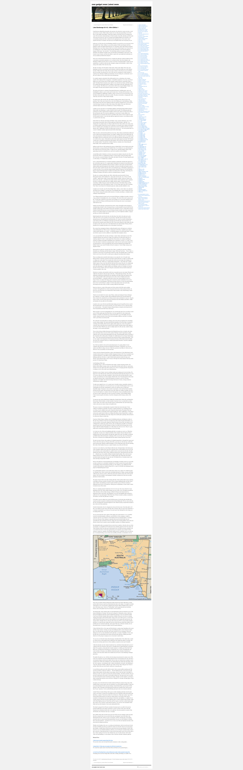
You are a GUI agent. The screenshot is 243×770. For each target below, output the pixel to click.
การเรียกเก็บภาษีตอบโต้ (142, 119)
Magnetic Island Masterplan (128, 24)
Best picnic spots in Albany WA (143, 31)
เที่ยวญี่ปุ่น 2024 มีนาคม (142, 172)
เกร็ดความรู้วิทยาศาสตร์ (142, 166)
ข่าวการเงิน (140, 121)
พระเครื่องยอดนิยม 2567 (142, 147)
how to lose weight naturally (142, 57)
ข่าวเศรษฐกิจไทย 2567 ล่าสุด (143, 139)
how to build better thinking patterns (143, 49)
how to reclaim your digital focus (143, 66)
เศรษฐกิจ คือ (140, 178)
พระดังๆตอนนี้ (140, 145)
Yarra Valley (140, 115)
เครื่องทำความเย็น (141, 169)
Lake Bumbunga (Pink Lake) (106, 759)
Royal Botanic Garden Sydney (142, 102)
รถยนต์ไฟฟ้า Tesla (141, 154)
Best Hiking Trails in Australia (142, 29)
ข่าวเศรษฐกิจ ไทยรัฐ (141, 136)
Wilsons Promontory (141, 114)
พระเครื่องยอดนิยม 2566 (142, 146)
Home (94, 20)
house (121, 759)
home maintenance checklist (142, 44)
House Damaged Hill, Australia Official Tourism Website (103, 24)
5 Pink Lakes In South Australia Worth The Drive (103, 740)
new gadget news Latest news (105, 4)
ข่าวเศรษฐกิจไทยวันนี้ (141, 140)
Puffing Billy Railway (141, 99)
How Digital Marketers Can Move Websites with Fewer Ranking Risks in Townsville (144, 195)
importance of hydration (141, 80)
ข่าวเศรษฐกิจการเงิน (141, 137)
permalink (94, 760)
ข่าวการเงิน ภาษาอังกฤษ (142, 122)
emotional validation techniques (143, 38)
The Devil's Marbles (141, 105)
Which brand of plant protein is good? (144, 111)
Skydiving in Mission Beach (142, 103)
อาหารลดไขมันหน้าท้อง (142, 165)
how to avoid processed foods (142, 46)
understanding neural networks (143, 108)
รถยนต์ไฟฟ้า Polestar (141, 153)
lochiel (123, 759)
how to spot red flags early (142, 68)
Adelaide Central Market (142, 24)
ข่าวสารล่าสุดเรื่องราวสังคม (142, 127)
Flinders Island (140, 41)
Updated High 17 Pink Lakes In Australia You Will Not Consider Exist (107, 746)
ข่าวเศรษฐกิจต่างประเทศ (142, 138)
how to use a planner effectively (143, 73)
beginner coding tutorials (142, 28)
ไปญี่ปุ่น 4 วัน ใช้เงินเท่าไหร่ (142, 190)
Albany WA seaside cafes (142, 27)
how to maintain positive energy (143, 58)
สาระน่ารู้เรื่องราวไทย (141, 162)
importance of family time (142, 79)
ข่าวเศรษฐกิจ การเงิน (141, 133)
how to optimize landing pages (142, 61)
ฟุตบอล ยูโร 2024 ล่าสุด (142, 148)
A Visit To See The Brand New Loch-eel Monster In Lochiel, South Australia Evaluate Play (111, 752)
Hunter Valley (140, 78)
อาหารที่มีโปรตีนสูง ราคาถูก (143, 164)
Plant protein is (140, 97)
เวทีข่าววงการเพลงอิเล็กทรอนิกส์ (143, 177)
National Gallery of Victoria (142, 91)
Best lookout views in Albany (142, 30)
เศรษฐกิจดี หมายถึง (141, 179)
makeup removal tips (141, 89)
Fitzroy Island (140, 40)
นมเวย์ (139, 143)
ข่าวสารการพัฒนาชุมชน (142, 125)
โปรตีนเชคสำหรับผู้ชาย (142, 189)
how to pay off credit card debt (142, 65)
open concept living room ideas (143, 93)
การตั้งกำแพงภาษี (141, 118)
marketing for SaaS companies (142, 90)
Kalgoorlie (139, 85)
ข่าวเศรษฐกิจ (140, 132)
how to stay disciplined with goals (143, 69)
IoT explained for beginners (142, 83)
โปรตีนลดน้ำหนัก (141, 187)
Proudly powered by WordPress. (143, 767)
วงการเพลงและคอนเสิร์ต (142, 155)
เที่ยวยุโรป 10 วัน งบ (141, 174)
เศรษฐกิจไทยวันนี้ (141, 181)
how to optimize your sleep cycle (143, 62)
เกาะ (139, 168)
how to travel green (141, 72)
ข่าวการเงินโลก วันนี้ (141, 123)
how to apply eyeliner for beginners (143, 45)
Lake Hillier (140, 87)
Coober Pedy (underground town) (143, 33)
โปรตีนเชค (140, 188)
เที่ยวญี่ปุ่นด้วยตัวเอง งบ (142, 173)
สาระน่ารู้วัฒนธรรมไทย (142, 161)
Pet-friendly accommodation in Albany (144, 94)
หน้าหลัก (98, 20)
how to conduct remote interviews (143, 53)
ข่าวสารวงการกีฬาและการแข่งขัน (143, 128)
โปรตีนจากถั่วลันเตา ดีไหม (142, 186)
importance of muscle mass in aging (143, 81)
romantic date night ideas (142, 100)
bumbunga (117, 759)
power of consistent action (142, 98)
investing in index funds (142, 82)
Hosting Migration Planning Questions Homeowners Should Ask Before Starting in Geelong (144, 202)
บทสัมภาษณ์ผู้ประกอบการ (142, 144)
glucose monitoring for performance (143, 43)
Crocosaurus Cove (141, 35)
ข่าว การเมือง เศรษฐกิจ (142, 120)
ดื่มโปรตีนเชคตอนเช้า (142, 141)
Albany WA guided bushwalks (143, 26)
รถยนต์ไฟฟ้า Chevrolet (142, 152)
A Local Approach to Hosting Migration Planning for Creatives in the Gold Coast (143, 205)
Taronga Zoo (140, 104)
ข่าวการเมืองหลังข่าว (141, 124)
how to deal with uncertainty (142, 55)
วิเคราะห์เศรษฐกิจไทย (142, 156)
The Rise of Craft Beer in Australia (143, 106)
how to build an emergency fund (143, 48)
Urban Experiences (141, 110)
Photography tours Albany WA (143, 96)
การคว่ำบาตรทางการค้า (142, 116)
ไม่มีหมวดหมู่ (140, 191)
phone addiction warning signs (143, 95)
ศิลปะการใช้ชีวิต (141, 157)
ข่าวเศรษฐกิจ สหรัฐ (141, 135)
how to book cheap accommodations (143, 47)
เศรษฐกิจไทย (140, 180)
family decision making (141, 39)
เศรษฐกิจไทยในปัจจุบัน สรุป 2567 (143, 182)
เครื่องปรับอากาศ (141, 170)
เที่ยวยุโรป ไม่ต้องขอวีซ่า (142, 175)
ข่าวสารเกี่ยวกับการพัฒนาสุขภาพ (143, 129)
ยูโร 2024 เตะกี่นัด (141, 150)
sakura (126, 759)
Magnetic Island (140, 88)
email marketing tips (141, 37)
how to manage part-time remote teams (144, 60)
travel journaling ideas (141, 107)
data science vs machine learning (143, 36)
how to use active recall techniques (143, 74)
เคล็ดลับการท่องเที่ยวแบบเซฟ (143, 171)
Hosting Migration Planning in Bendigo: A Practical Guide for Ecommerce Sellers (143, 198)
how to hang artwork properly (142, 56)
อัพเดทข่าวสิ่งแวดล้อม (142, 163)
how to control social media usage (143, 54)
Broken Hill (140, 32)
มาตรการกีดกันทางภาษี (142, 149)
